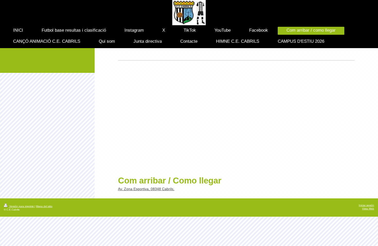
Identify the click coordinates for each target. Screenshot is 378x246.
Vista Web (368, 208)
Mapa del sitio (44, 206)
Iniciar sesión (366, 205)
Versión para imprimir (21, 206)
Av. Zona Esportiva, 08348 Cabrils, (146, 189)
